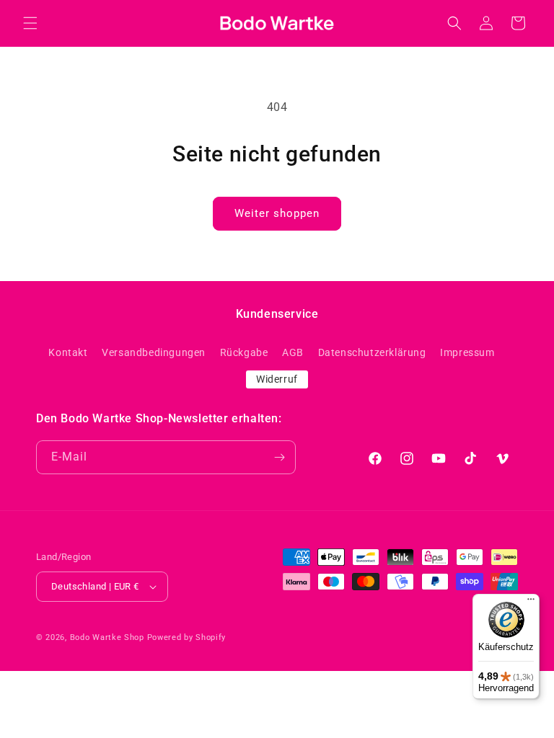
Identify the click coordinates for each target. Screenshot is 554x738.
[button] (30, 23)
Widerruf (277, 379)
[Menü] (531, 602)
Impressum (467, 352)
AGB (293, 352)
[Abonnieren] (279, 457)
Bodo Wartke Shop (107, 637)
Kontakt (67, 352)
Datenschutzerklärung (372, 352)
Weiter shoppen (277, 213)
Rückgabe (244, 352)
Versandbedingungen (154, 352)
